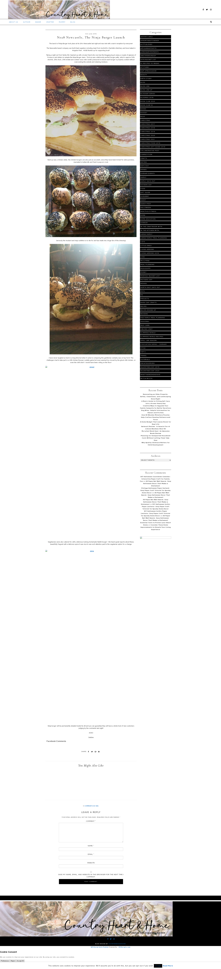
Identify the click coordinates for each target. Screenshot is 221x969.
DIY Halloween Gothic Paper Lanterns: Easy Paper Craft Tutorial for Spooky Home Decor (156, 506)
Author (26, 22)
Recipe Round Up (148, 310)
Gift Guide (145, 192)
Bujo (143, 116)
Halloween (146, 207)
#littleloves (146, 44)
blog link (145, 86)
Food (143, 188)
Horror (144, 223)
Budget (144, 113)
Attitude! (145, 67)
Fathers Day (146, 185)
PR (142, 295)
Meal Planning (147, 264)
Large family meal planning (154, 238)
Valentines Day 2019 (150, 367)
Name (91, 846)
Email (91, 854)
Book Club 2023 (148, 101)
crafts (144, 158)
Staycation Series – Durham (154, 344)
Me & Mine (145, 261)
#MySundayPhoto (149, 48)
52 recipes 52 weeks (150, 63)
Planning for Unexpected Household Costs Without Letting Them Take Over (155, 438)
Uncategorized (148, 363)
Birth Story (146, 78)
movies (144, 283)
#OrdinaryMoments (150, 52)
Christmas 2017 (148, 124)
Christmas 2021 (148, 139)
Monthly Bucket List (150, 276)
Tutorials (145, 359)
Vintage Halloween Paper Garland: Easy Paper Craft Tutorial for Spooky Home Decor (156, 490)
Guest (143, 200)
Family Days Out (148, 181)
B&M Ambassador (149, 71)
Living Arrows (147, 249)
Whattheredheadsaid (150, 374)
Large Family (147, 234)
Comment (91, 821)
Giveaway (145, 196)
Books (143, 109)
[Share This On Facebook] (88, 752)
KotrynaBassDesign (117, 943)
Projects (145, 298)
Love (143, 257)
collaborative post (150, 150)
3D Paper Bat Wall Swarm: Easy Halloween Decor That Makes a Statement (157, 483)
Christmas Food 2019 (150, 143)
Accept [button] (158, 966)
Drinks (144, 169)
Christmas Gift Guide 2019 (153, 147)
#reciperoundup (148, 56)
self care (145, 325)
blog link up (146, 90)
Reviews (144, 314)
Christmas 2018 (148, 128)
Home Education (148, 219)
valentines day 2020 (150, 371)
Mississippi (146, 268)
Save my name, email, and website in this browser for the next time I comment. (91, 875)
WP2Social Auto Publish (100, 947)
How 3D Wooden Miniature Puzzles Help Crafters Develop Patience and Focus (155, 417)
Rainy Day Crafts (149, 302)
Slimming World (148, 333)
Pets (143, 291)
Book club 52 (147, 105)
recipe (144, 306)
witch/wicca (147, 378)
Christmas (145, 120)
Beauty (144, 75)
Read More (168, 966)
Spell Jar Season (149, 340)
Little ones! (146, 245)
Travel (144, 355)
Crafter (50, 22)
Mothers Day (146, 280)
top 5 (143, 352)
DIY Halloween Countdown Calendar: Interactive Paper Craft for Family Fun (155, 479)
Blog (72, 22)
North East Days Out (150, 287)
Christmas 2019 (148, 131)
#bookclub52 (147, 37)
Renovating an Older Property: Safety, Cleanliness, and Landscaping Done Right (155, 396)
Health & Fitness (148, 211)
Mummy (62, 22)
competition (146, 154)
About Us (13, 22)
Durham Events (148, 173)
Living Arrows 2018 (150, 253)
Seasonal (145, 321)
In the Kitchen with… (150, 230)
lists (143, 242)
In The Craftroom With (151, 226)
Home (143, 215)
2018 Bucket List (148, 59)
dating (144, 162)
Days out (145, 166)
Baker (38, 22)
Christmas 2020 (148, 135)
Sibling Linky (147, 329)
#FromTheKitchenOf (150, 40)
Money (144, 272)
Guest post (146, 204)
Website (91, 863)
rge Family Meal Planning (153, 317)
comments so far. (91, 806)
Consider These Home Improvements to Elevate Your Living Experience (155, 527)
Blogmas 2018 (147, 97)
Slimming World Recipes (152, 336)
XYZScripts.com (124, 947)
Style (143, 348)
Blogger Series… (148, 94)
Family (143, 177)
